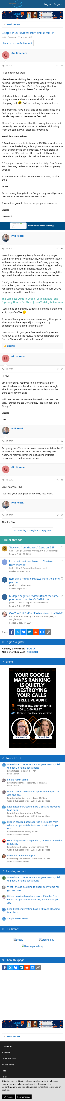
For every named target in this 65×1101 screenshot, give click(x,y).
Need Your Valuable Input (21, 855)
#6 (62, 515)
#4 (62, 441)
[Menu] (4, 4)
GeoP (11, 550)
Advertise (6, 1052)
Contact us (7, 1046)
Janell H (12, 585)
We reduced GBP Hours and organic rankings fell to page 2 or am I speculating (33, 766)
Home (4, 1076)
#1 (62, 65)
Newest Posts (14, 758)
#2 (62, 248)
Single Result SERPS (17, 779)
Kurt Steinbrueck (17, 616)
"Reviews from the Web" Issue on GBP (32, 547)
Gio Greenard (10, 37)
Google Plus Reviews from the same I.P (28, 33)
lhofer (12, 568)
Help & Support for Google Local (31, 568)
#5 (62, 479)
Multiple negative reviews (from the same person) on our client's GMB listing (34, 597)
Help (4, 1070)
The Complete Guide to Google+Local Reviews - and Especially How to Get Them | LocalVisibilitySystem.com (32, 300)
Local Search (13, 773)
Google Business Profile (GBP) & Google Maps (37, 550)
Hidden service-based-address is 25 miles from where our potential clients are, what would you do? (33, 825)
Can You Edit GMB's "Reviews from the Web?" (36, 613)
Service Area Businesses (18, 834)
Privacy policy (8, 1064)
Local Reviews (24, 585)
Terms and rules (9, 1058)
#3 (62, 369)
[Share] (57, 66)
